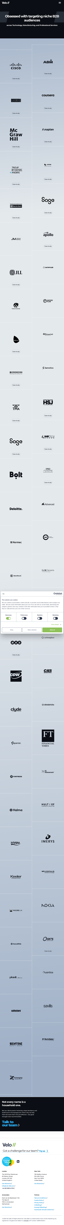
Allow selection (32, 630)
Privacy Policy (38, 1202)
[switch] (24, 618)
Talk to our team (10, 1123)
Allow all (52, 630)
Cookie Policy (38, 1200)
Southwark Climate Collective (43, 1209)
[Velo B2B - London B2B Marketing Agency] (5, 3)
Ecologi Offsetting (40, 1207)
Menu (60, 3)
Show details (55, 624)
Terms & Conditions (40, 1198)
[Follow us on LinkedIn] (18, 1161)
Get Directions (6, 1183)
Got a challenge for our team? (24, 1150)
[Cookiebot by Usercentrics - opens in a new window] (55, 594)
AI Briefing (37, 1205)
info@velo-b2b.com (8, 1186)
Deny (11, 630)
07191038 (26, 1220)
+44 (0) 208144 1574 (8, 1188)
